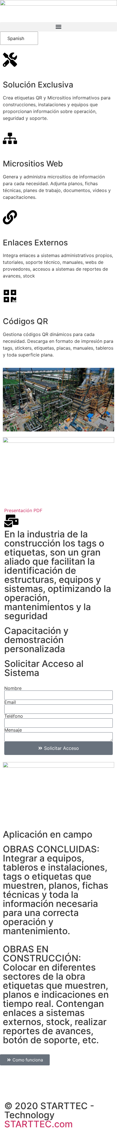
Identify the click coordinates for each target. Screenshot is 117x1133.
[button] (58, 27)
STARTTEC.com (38, 1124)
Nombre (13, 688)
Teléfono (13, 716)
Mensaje (13, 730)
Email (10, 702)
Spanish (15, 38)
